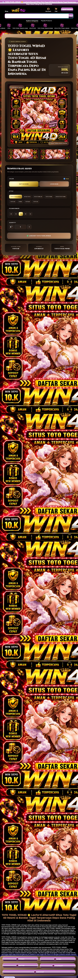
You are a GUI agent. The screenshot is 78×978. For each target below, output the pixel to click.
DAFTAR (21, 965)
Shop (6, 11)
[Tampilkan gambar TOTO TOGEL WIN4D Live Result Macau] (55, 154)
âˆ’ (11, 227)
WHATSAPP (59, 965)
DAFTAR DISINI (24, 184)
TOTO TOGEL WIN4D (59, 947)
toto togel (71, 927)
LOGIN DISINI (54, 184)
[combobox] (37, 16)
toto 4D (71, 937)
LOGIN (59, 959)
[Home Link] (18, 10)
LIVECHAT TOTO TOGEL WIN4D (40, 236)
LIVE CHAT (40, 971)
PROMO (21, 959)
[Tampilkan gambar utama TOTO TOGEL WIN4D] (22, 154)
